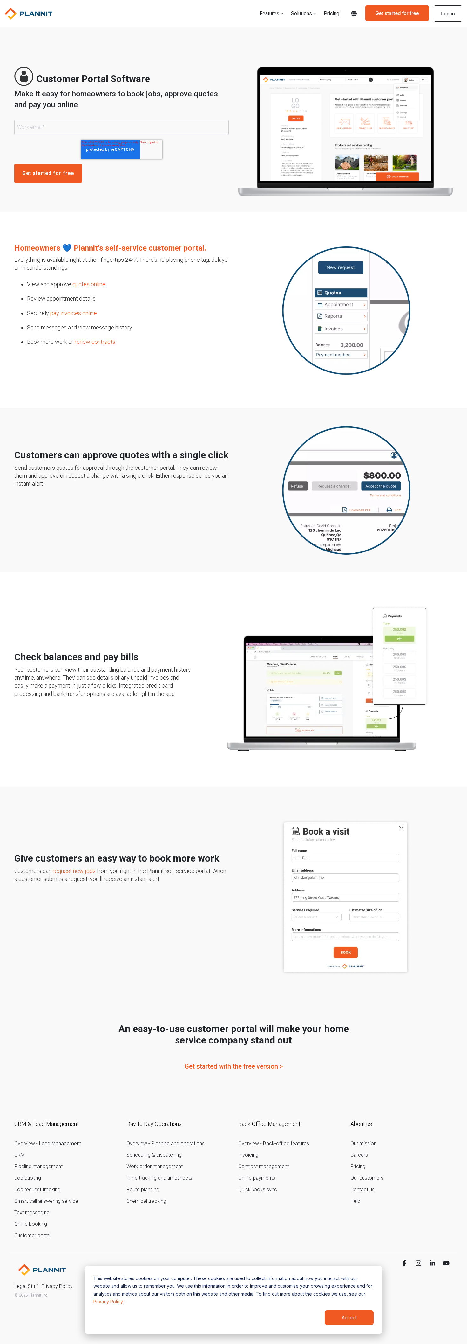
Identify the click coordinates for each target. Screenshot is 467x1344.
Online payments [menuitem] (256, 1178)
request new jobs (74, 871)
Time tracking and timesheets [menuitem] (159, 1178)
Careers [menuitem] (359, 1155)
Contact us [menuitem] (362, 1190)
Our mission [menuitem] (363, 1143)
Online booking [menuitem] (30, 1224)
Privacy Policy (108, 1301)
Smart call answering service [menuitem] (46, 1201)
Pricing (331, 13)
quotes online (88, 284)
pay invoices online (73, 313)
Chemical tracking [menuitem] (146, 1201)
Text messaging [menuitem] (32, 1212)
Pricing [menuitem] (357, 1166)
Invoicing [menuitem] (248, 1155)
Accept (349, 1317)
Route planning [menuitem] (142, 1190)
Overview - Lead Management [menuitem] (47, 1143)
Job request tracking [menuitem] (37, 1190)
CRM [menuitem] (19, 1155)
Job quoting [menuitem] (27, 1178)
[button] (405, 1263)
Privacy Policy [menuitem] (57, 1286)
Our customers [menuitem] (366, 1178)
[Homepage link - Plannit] (42, 1276)
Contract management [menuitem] (263, 1166)
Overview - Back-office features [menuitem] (273, 1143)
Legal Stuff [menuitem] (26, 1286)
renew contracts (95, 341)
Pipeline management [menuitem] (38, 1166)
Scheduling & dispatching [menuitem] (154, 1155)
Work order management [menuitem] (154, 1166)
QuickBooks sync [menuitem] (257, 1190)
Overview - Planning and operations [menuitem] (165, 1143)
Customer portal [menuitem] (32, 1235)
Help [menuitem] (355, 1201)
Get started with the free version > (234, 1066)
